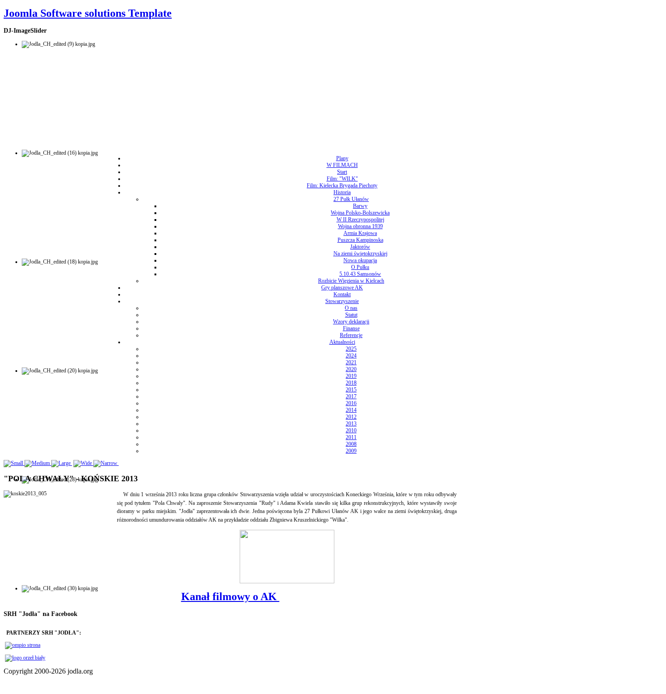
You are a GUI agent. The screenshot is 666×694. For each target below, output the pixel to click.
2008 (351, 444)
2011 (351, 437)
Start (342, 172)
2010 (351, 430)
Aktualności (342, 342)
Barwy (360, 206)
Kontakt (342, 294)
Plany (342, 158)
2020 (351, 369)
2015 (351, 389)
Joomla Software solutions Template (88, 13)
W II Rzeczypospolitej (360, 219)
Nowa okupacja (360, 260)
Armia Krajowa (360, 233)
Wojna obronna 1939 (360, 226)
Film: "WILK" (342, 179)
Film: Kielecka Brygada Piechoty (342, 185)
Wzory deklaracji (351, 321)
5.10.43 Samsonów (360, 274)
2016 (351, 403)
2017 (351, 396)
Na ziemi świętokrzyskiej (360, 253)
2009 (351, 451)
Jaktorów (360, 247)
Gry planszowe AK (342, 287)
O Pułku (360, 267)
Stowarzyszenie (342, 301)
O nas (351, 308)
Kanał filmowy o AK (230, 596)
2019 (351, 376)
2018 (351, 383)
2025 (351, 349)
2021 (351, 362)
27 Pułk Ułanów (351, 199)
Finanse (351, 328)
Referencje (351, 335)
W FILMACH (342, 165)
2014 (351, 410)
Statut (351, 315)
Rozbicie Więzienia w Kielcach (351, 281)
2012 (351, 417)
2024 (351, 355)
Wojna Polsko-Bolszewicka (360, 213)
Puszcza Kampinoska (360, 240)
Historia (342, 192)
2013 (351, 423)
